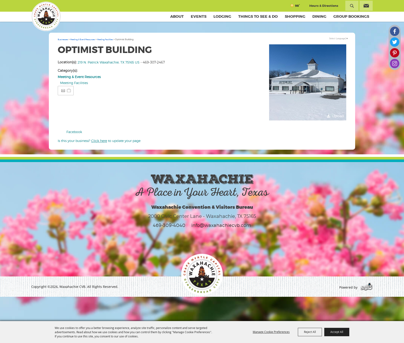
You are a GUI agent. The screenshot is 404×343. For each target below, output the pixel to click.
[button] (307, 82)
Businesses (63, 39)
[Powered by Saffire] (366, 287)
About (177, 16)
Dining (319, 16)
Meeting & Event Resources (82, 39)
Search (351, 6)
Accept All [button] (336, 332)
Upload (338, 116)
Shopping (295, 16)
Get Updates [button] (366, 6)
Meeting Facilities (105, 39)
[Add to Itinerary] (69, 90)
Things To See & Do (258, 16)
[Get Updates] (366, 6)
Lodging (222, 16)
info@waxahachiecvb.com (221, 225)
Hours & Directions (323, 6)
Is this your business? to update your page (99, 141)
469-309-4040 (169, 225)
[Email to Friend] (63, 90)
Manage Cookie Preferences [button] (271, 332)
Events (198, 16)
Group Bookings (351, 16)
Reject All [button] (310, 332)
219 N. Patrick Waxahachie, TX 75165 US (109, 62)
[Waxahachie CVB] (46, 16)
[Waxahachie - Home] (202, 274)
